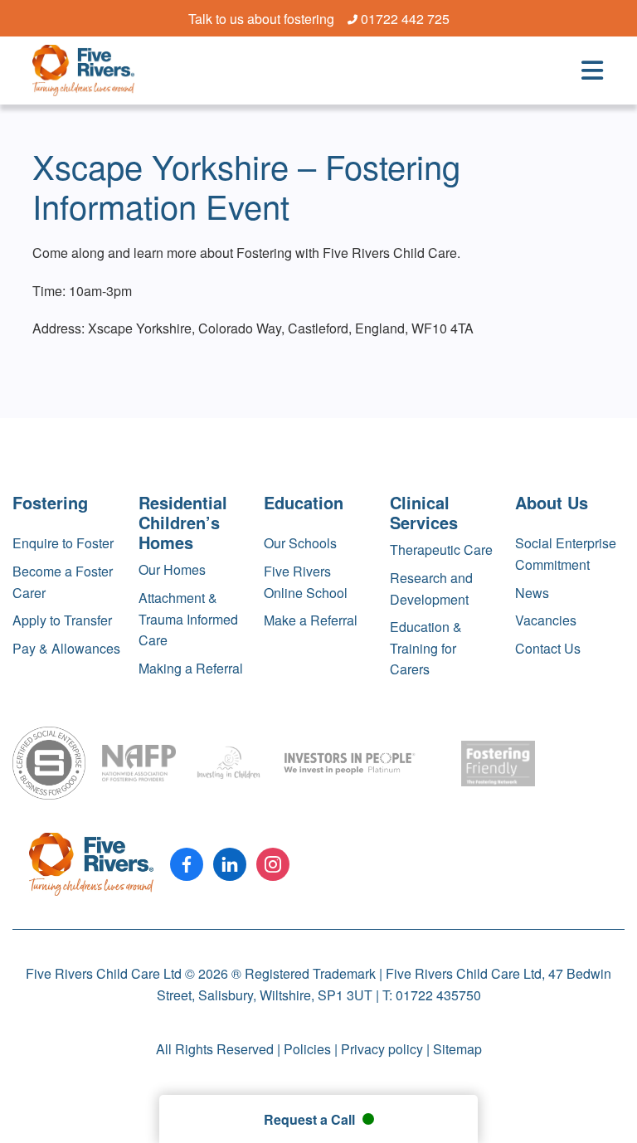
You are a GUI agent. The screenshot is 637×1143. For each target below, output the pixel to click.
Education (303, 502)
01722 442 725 (405, 19)
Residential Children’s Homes (183, 522)
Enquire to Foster (63, 542)
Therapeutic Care (441, 549)
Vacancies (545, 620)
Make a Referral (310, 620)
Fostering (50, 502)
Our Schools (300, 542)
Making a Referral (191, 668)
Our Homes (172, 569)
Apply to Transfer (62, 620)
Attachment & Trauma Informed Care (188, 618)
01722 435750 (438, 994)
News (532, 592)
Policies (307, 1048)
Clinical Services (424, 512)
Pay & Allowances (66, 648)
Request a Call (311, 1119)
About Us (551, 502)
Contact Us (548, 648)
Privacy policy (382, 1048)
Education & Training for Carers (426, 648)
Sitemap (457, 1048)
